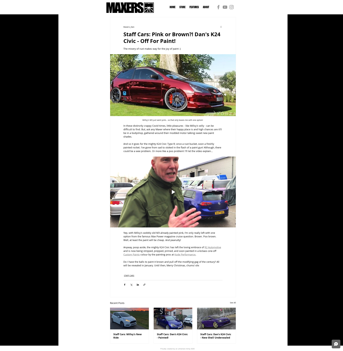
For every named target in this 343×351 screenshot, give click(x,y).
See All (233, 302)
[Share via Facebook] (124, 284)
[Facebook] (218, 7)
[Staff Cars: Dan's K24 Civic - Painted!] (173, 318)
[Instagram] (231, 7)
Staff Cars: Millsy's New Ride (127, 336)
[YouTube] (225, 7)
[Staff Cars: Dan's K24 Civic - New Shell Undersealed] (216, 318)
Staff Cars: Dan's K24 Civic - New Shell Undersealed (215, 336)
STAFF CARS (129, 275)
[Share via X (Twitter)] (131, 284)
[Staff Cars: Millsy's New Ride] (129, 318)
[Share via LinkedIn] (138, 284)
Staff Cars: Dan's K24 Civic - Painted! (172, 336)
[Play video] (173, 192)
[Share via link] (144, 284)
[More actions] (221, 26)
